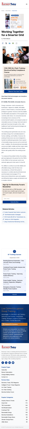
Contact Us (4, 377)
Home (2, 10)
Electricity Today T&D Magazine (10, 382)
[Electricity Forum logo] (8, 347)
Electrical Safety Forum (7, 392)
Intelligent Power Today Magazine (10, 385)
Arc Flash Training (6, 387)
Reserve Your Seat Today (16, 91)
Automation (8, 10)
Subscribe (4, 370)
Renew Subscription (6, 372)
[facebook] (2, 43)
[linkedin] (9, 43)
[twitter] (6, 43)
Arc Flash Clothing (6, 389)
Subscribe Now (14, 202)
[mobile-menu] (27, 4)
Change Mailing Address (7, 374)
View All (14, 294)
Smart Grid (14, 10)
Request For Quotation (11, 324)
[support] (13, 43)
